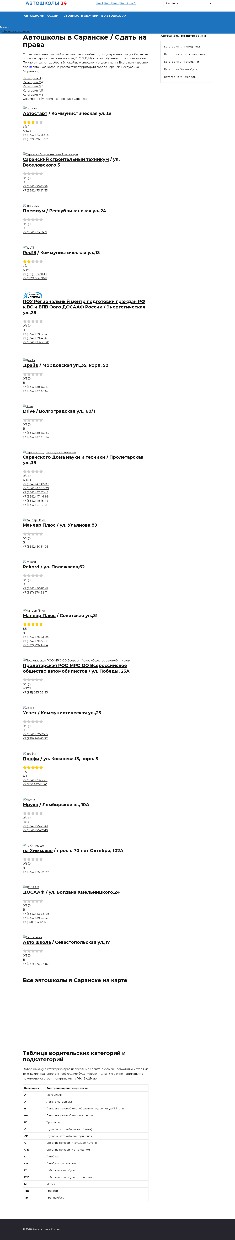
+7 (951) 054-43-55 (35, 922)
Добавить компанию (15, 31)
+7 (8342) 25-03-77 (36, 872)
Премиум (34, 210)
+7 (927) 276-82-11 (35, 592)
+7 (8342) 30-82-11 (35, 588)
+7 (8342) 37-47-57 (35, 734)
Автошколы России (41, 15)
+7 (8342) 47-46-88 (36, 496)
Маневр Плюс (39, 525)
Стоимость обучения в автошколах (94, 15)
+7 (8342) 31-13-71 (35, 232)
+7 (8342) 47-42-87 (36, 484)
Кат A (100, 3)
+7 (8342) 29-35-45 (36, 334)
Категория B (32, 78)
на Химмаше (38, 850)
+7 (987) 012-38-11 (35, 278)
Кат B (108, 3)
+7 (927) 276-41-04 (35, 645)
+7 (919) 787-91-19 (35, 274)
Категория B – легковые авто (184, 54)
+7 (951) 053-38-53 (35, 692)
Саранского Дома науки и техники (64, 457)
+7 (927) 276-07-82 (36, 963)
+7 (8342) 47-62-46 (35, 492)
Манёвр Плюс (39, 615)
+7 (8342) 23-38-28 (36, 342)
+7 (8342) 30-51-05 (35, 546)
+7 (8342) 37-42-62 (36, 391)
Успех (30, 712)
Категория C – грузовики (181, 61)
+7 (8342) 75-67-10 (35, 830)
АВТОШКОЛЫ (42, 3)
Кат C (116, 3)
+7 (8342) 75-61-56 (35, 186)
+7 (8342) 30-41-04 (36, 637)
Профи (31, 758)
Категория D (32, 86)
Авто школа (37, 942)
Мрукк (30, 804)
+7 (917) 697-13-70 (35, 784)
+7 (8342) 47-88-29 (36, 488)
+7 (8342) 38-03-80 (36, 386)
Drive (29, 411)
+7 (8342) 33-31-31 (35, 780)
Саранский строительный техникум (66, 159)
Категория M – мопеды (180, 76)
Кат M (132, 3)
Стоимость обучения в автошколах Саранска (55, 98)
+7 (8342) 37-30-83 (36, 437)
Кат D (124, 3)
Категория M (32, 94)
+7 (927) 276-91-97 (35, 139)
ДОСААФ (34, 892)
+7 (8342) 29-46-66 (35, 338)
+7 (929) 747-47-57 (35, 738)
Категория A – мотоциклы (182, 46)
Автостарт (35, 113)
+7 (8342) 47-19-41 (35, 504)
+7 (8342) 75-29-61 (35, 826)
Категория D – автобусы (180, 69)
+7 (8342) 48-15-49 (35, 500)
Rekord (31, 566)
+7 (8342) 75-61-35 (35, 190)
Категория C (32, 82)
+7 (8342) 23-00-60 (36, 135)
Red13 (29, 252)
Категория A (32, 90)
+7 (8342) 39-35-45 (36, 918)
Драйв (30, 365)
